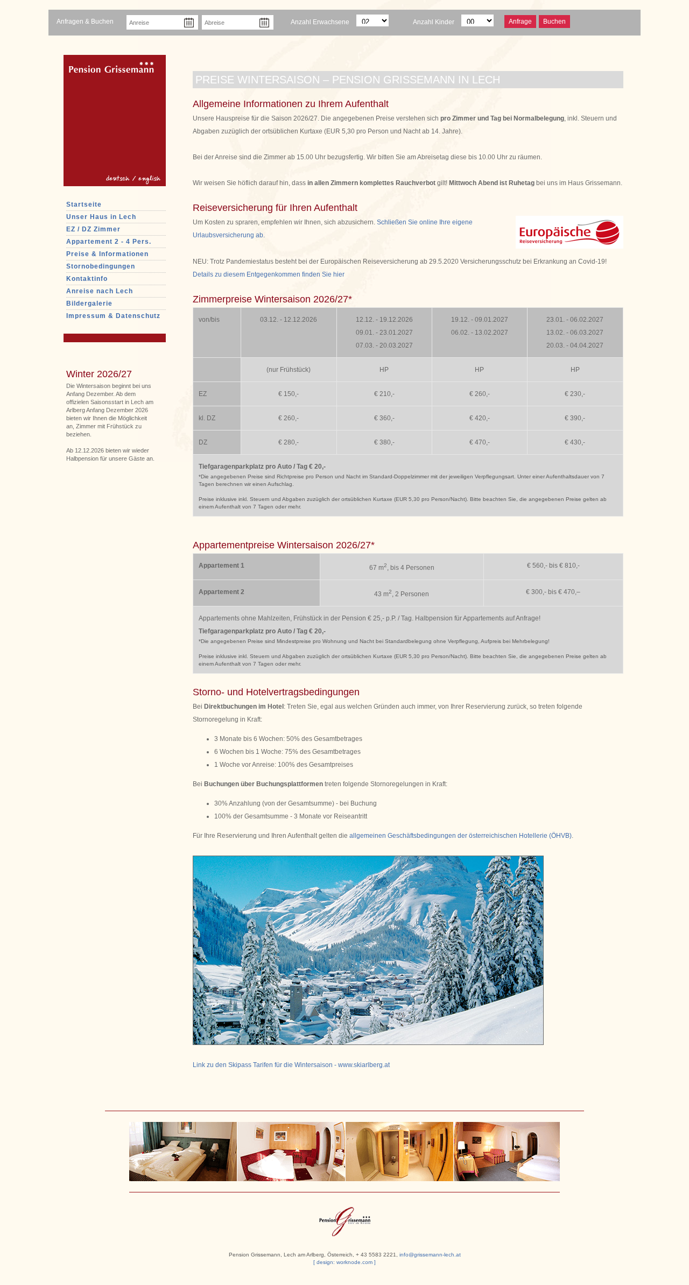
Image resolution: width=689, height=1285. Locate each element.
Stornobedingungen (100, 266)
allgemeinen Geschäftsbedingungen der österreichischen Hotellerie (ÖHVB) (460, 835)
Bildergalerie (89, 303)
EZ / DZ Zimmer (93, 229)
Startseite (84, 204)
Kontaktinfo (87, 279)
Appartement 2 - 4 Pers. (108, 241)
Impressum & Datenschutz (113, 316)
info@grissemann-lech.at (430, 1255)
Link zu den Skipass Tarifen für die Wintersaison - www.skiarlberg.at (291, 1065)
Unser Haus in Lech (101, 217)
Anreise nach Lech (99, 291)
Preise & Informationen (107, 254)
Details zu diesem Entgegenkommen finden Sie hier (268, 274)
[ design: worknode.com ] (344, 1262)
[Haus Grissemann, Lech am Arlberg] (345, 1218)
